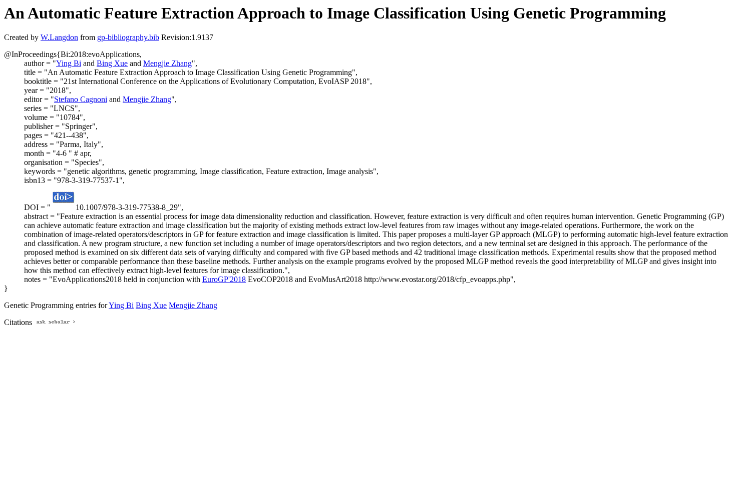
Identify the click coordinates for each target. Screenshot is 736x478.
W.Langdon (59, 37)
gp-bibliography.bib (128, 37)
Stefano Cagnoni (80, 99)
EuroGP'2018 (224, 279)
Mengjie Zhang (167, 63)
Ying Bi (68, 63)
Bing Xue (112, 63)
